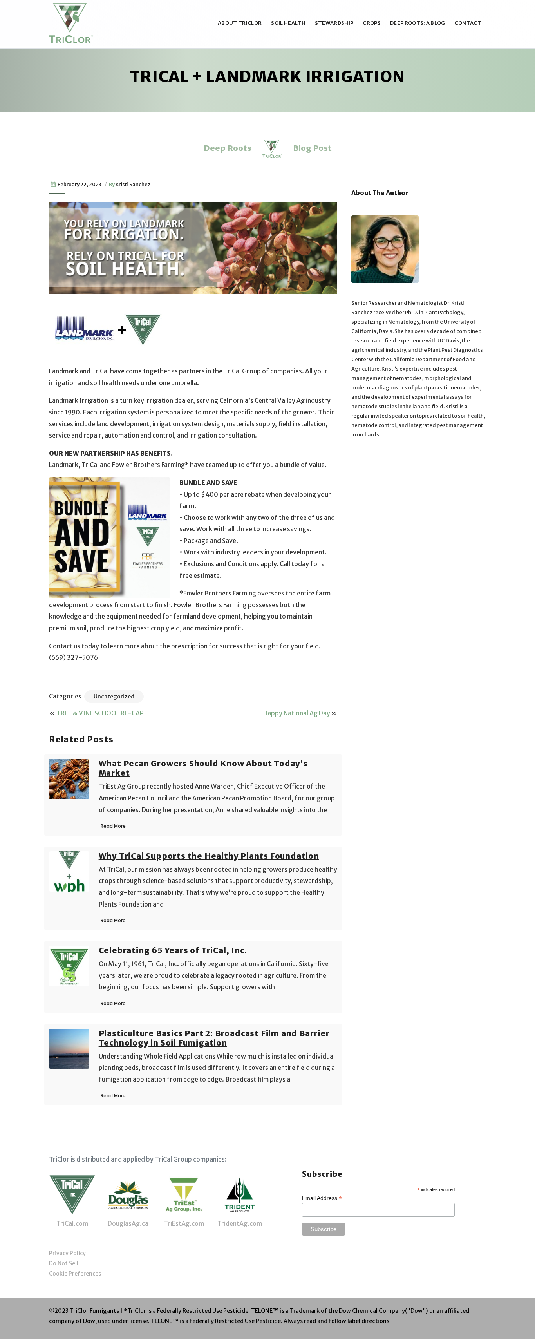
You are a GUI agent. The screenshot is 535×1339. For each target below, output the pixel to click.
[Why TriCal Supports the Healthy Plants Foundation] (69, 871)
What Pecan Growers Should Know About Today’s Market (203, 768)
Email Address (322, 1198)
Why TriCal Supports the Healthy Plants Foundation (209, 856)
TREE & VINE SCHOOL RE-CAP (100, 713)
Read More (113, 826)
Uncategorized (114, 696)
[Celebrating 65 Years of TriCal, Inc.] (69, 965)
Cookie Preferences (75, 1273)
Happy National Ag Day (296, 713)
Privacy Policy (67, 1253)
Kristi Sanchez (133, 184)
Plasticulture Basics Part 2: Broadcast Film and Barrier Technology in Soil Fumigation (214, 1038)
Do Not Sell (63, 1263)
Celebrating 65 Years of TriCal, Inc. (173, 950)
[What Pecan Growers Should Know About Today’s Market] (69, 778)
